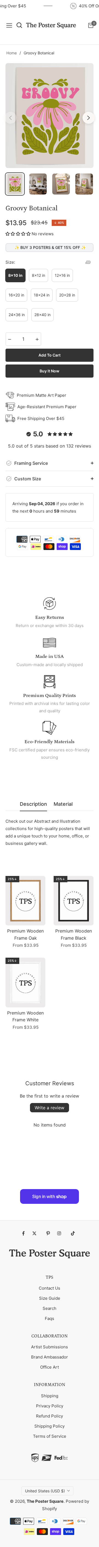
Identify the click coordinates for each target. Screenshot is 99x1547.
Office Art (49, 1367)
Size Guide (49, 1298)
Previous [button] (10, 118)
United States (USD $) (45, 1491)
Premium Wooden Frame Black (73, 934)
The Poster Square (45, 1501)
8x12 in (38, 275)
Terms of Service (49, 1436)
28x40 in (42, 314)
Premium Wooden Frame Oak (25, 934)
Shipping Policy (49, 1426)
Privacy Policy (49, 1405)
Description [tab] (33, 804)
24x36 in (17, 314)
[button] (18, 233)
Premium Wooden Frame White (25, 1016)
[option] (50, 115)
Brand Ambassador (49, 1357)
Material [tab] (63, 804)
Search (49, 1308)
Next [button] (88, 118)
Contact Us (49, 1288)
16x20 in (16, 295)
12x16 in (62, 275)
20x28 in (67, 295)
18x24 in (42, 295)
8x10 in (15, 275)
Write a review (49, 1107)
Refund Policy (49, 1416)
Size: (10, 262)
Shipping (49, 1395)
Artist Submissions (49, 1346)
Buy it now (49, 371)
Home (11, 53)
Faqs (49, 1318)
